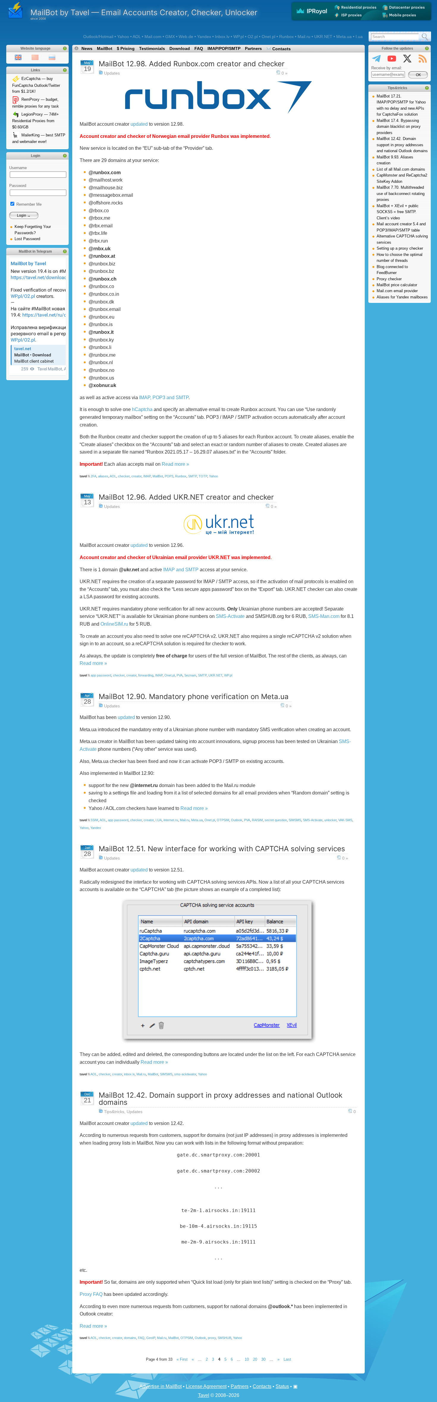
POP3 (169, 476)
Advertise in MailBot (160, 1386)
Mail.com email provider (397, 291)
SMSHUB (224, 1338)
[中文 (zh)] (35, 57)
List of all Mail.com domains (401, 169)
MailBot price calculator (397, 285)
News (86, 48)
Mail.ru (184, 820)
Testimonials (152, 48)
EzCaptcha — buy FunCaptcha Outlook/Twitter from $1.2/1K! (36, 85)
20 (255, 1359)
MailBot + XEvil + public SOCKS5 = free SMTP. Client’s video (398, 212)
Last (287, 1359)
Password (17, 185)
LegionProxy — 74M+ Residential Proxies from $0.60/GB (35, 120)
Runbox (180, 476)
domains (130, 1338)
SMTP (192, 476)
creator (136, 476)
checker (124, 476)
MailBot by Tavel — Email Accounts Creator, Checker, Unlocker (143, 12)
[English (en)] (18, 57)
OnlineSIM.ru (114, 624)
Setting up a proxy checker (400, 248)
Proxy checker (389, 279)
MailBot (104, 48)
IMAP (147, 476)
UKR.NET (215, 675)
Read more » (175, 464)
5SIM (94, 820)
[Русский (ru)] (52, 57)
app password (101, 675)
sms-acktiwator (185, 1074)
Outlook (236, 820)
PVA (180, 675)
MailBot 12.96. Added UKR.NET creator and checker (186, 497)
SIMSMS (295, 820)
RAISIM (257, 820)
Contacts (281, 48)
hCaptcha (142, 409)
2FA (93, 476)
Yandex (95, 828)
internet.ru (171, 820)
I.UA (158, 820)
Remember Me (28, 204)
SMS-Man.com (323, 616)
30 (263, 1359)
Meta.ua (197, 820)
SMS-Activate (230, 616)
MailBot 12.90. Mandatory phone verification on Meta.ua (194, 696)
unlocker (330, 820)
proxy (212, 1338)
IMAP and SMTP (181, 569)
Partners (253, 48)
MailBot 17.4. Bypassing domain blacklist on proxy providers (399, 126)
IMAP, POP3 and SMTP (163, 397)
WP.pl (228, 675)
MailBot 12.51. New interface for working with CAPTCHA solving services (222, 848)
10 (247, 1359)
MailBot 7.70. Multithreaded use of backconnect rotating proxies (401, 193)
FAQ (198, 48)
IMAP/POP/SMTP (224, 48)
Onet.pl (169, 675)
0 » (284, 73)
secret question (276, 820)
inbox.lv (129, 1074)
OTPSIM (223, 820)
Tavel (203, 1395)
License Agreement (206, 1386)
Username (18, 168)
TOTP (203, 476)
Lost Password (27, 239)
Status (282, 1386)
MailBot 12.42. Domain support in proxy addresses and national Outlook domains (220, 1099)
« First (182, 1359)
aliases (103, 476)
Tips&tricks (114, 1111)
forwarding (145, 675)
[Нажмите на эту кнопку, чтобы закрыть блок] (65, 48)
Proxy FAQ (91, 1294)
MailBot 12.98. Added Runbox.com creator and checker (191, 63)
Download (179, 48)
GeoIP (150, 1338)
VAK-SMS (345, 820)
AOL (113, 476)
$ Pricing (126, 48)
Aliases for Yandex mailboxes (402, 297)
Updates (112, 73)
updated (139, 124)
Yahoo (213, 476)
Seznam (190, 675)
